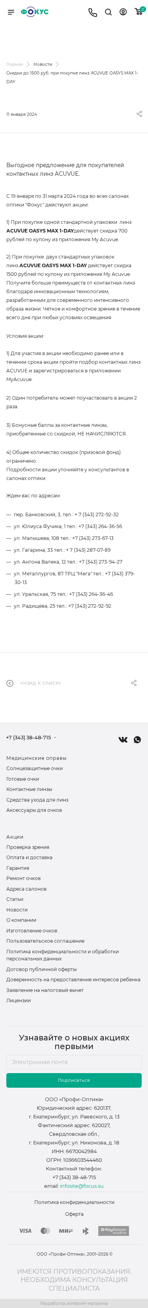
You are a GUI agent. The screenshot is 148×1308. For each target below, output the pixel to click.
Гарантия (17, 868)
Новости (17, 910)
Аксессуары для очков (34, 810)
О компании (21, 920)
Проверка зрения (27, 847)
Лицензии (18, 1000)
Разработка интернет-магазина (74, 1303)
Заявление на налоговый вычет (45, 990)
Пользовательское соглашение (45, 941)
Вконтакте (123, 740)
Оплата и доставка (29, 857)
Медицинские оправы (36, 758)
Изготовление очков (31, 931)
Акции (15, 837)
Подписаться (74, 1080)
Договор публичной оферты (41, 969)
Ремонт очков (23, 878)
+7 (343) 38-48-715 (28, 738)
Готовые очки (22, 779)
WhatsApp (137, 740)
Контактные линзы (29, 789)
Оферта (74, 1214)
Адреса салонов (26, 889)
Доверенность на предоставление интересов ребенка (73, 979)
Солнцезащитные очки (34, 768)
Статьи (14, 899)
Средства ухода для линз (37, 800)
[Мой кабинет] (123, 13)
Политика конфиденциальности (74, 1202)
